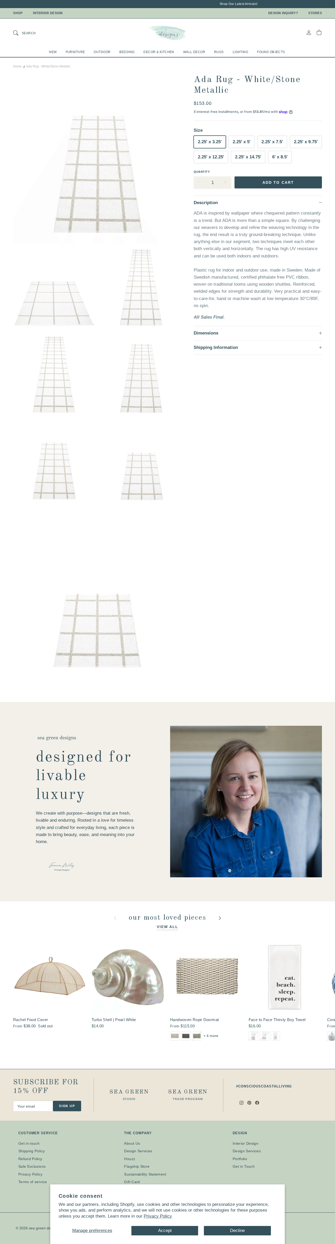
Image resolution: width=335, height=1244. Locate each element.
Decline (237, 1230)
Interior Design (48, 13)
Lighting (240, 52)
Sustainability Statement (145, 1174)
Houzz (129, 1159)
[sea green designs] (167, 33)
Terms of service (32, 1182)
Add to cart (278, 182)
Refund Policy (30, 1159)
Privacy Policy (158, 1216)
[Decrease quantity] (200, 182)
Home (17, 66)
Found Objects (271, 52)
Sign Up (67, 1106)
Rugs (219, 52)
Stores (315, 13)
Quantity (202, 171)
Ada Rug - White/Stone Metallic (48, 66)
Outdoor (102, 52)
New (53, 52)
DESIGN (240, 1133)
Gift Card (132, 1182)
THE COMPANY (138, 1133)
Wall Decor (194, 52)
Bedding (127, 52)
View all (167, 927)
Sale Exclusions (32, 1166)
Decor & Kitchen (158, 52)
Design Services (138, 1151)
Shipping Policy (31, 1151)
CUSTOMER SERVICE (38, 1133)
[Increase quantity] (225, 182)
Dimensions (206, 333)
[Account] (308, 32)
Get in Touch (244, 1166)
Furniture (75, 52)
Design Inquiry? (283, 13)
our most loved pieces (169, 918)
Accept (165, 1230)
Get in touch (29, 1143)
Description (206, 202)
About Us (132, 1143)
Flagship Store (136, 1166)
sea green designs (44, 1228)
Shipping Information (216, 347)
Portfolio (240, 1159)
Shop (18, 13)
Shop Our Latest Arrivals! (229, 4)
